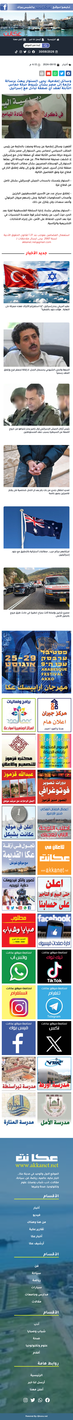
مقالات (36, 1302)
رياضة (36, 1280)
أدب (36, 1324)
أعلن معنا (36, 1389)
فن (37, 1266)
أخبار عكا (36, 1236)
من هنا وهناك (36, 1222)
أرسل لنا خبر (36, 1382)
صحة (36, 1338)
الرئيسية (36, 1375)
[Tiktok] (16, 51)
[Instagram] (20, 51)
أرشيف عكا (36, 1243)
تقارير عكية (36, 1229)
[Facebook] (33, 51)
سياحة (36, 1273)
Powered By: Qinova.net (37, 1416)
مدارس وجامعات (36, 1294)
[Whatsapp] (29, 51)
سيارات (36, 1287)
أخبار (36, 1208)
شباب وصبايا (36, 1331)
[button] (68, 73)
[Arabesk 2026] (36, 692)
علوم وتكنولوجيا (36, 1345)
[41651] (36, 9)
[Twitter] (25, 51)
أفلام (36, 1353)
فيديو (36, 1215)
